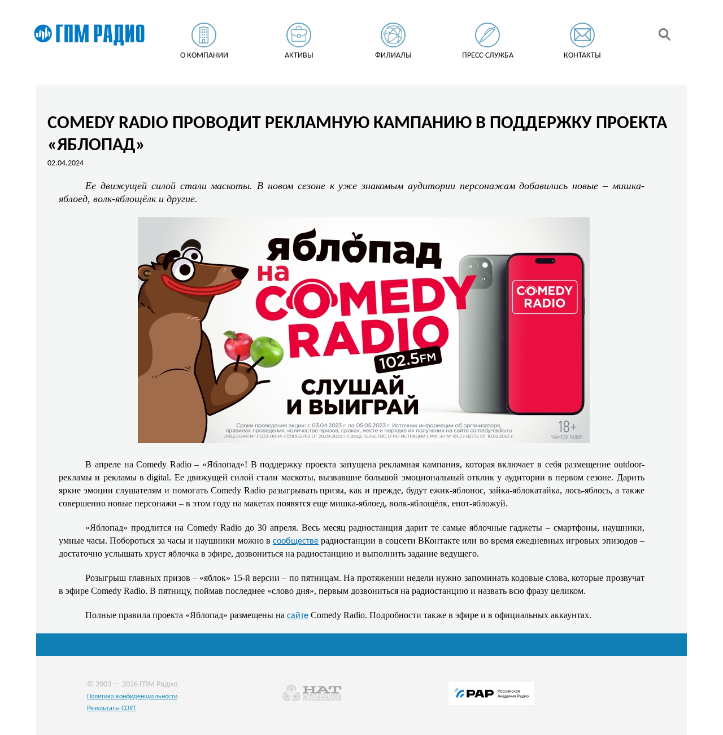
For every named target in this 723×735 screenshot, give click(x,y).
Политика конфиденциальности (132, 696)
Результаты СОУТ (111, 708)
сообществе (296, 541)
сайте (297, 615)
